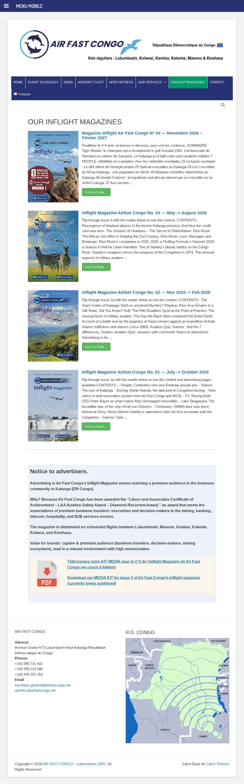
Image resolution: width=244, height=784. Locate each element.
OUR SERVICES (150, 82)
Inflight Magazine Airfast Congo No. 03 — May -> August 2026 (144, 212)
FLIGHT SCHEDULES (43, 82)
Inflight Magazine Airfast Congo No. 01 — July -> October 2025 (145, 372)
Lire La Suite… (96, 192)
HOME (18, 82)
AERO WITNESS (121, 82)
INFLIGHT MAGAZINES (188, 82)
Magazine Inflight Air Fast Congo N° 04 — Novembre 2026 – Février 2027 (142, 135)
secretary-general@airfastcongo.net (43, 685)
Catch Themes (217, 764)
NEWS (68, 82)
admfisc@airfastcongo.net (35, 690)
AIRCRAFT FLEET (91, 82)
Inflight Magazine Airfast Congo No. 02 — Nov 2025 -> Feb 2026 (146, 292)
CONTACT (217, 82)
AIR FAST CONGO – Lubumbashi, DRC (74, 764)
